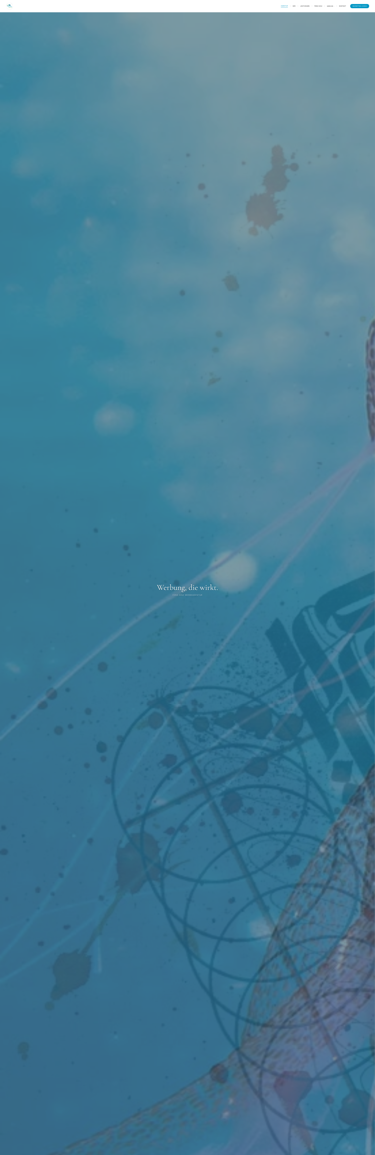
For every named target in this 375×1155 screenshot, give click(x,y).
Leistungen (305, 6)
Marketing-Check (360, 6)
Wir (294, 6)
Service (330, 6)
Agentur (284, 6)
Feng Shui (318, 6)
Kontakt (342, 6)
